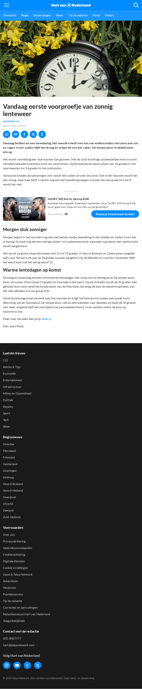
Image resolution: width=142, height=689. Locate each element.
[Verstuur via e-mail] (15, 134)
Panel (96, 15)
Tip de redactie (78, 15)
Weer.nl (46, 318)
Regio (25, 15)
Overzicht (10, 15)
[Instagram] (6, 665)
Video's (109, 15)
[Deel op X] (33, 134)
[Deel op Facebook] (24, 134)
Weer (59, 15)
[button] (6, 5)
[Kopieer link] (42, 134)
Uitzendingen (42, 15)
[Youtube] (17, 665)
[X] (37, 665)
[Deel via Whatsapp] (6, 134)
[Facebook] (27, 665)
